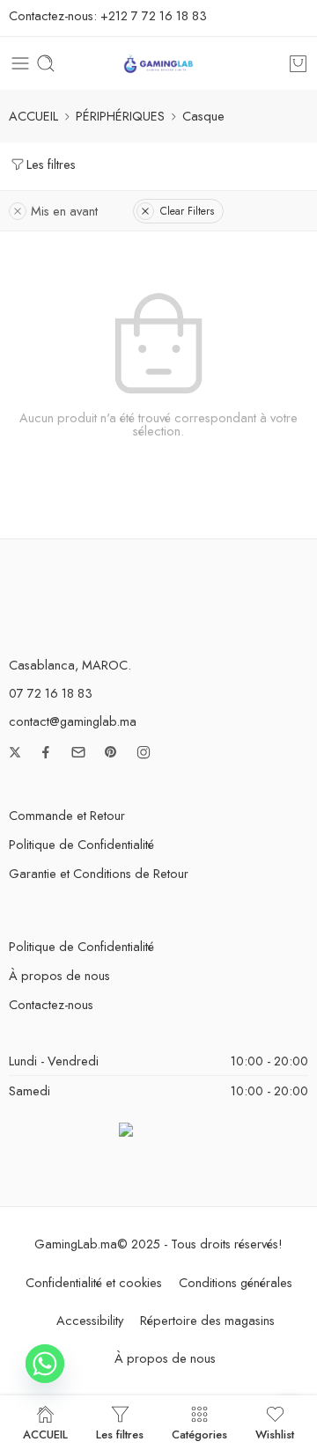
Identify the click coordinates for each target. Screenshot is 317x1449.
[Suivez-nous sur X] (15, 752)
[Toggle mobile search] (45, 63)
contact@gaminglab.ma (72, 721)
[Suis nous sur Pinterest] (111, 752)
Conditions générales (235, 1282)
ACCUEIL (33, 115)
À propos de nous (59, 975)
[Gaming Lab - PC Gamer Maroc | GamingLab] (158, 64)
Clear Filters (187, 211)
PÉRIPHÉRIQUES (120, 115)
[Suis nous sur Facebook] (46, 752)
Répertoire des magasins (207, 1320)
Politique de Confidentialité (81, 844)
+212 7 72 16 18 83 (153, 15)
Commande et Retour (67, 815)
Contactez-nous (51, 1004)
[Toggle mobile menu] (20, 63)
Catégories (199, 1433)
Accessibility (89, 1320)
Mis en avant (64, 210)
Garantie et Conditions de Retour (98, 873)
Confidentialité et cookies (94, 1282)
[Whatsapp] (45, 1363)
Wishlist (274, 1433)
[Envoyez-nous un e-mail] (78, 752)
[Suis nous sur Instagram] (143, 752)
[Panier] (298, 63)
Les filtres (51, 164)
